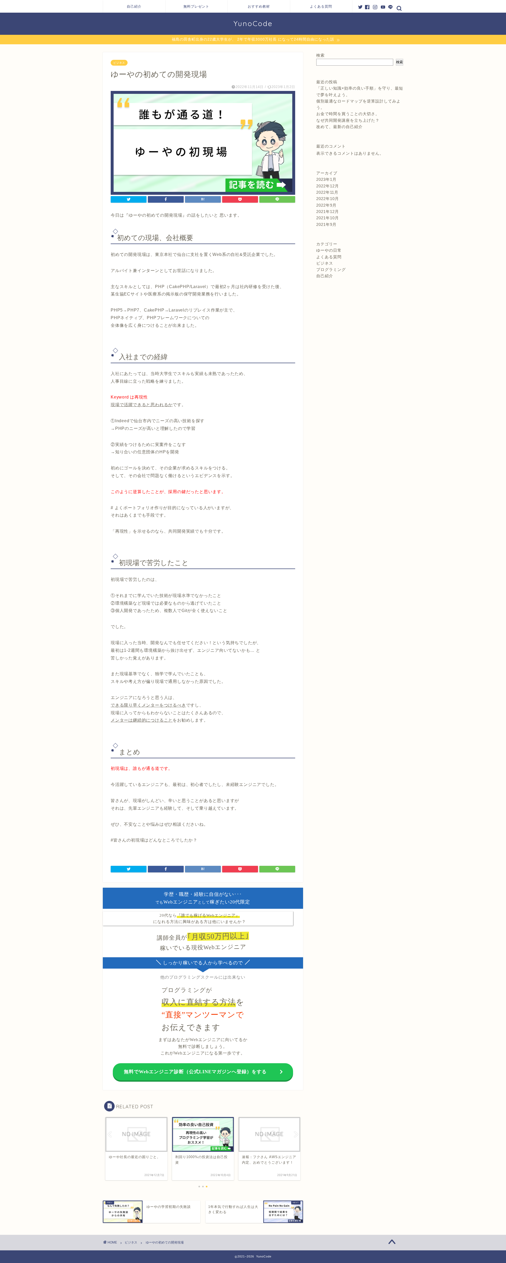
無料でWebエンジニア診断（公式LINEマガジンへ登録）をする (195, 1071)
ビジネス (119, 62)
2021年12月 (327, 211)
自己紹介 (134, 6)
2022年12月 (327, 186)
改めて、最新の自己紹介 (339, 126)
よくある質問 (321, 6)
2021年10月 (327, 218)
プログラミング (331, 269)
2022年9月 (326, 205)
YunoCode (253, 23)
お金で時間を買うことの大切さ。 (348, 113)
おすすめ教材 (259, 6)
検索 (320, 55)
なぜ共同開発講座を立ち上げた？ (348, 120)
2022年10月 (327, 198)
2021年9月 (326, 224)
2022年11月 (327, 192)
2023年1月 (326, 179)
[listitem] (203, 532)
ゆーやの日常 (329, 250)
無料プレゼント (196, 6)
